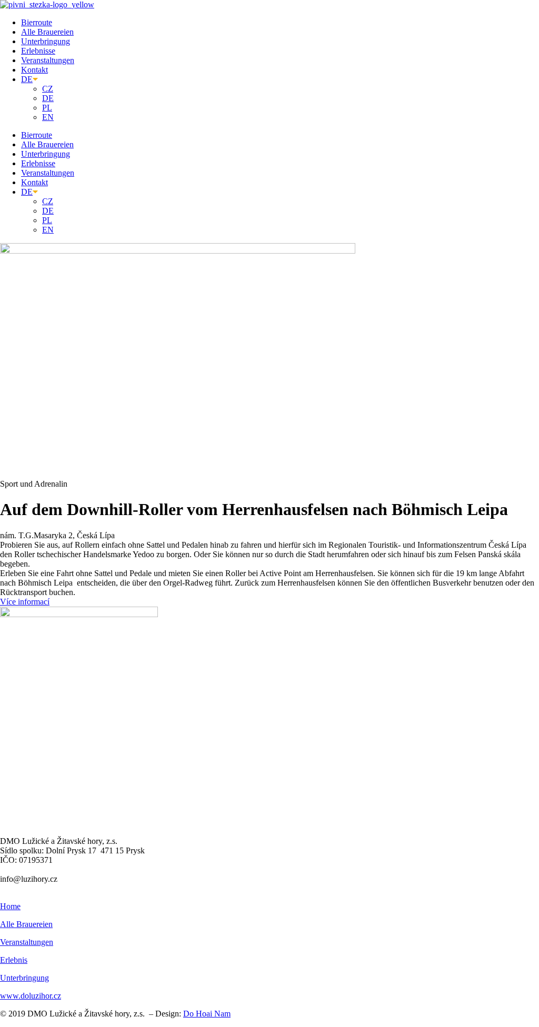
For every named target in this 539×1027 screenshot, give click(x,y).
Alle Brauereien (47, 31)
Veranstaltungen (47, 60)
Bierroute (36, 22)
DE (27, 79)
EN (48, 117)
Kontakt (34, 69)
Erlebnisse (38, 50)
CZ (47, 88)
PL (47, 107)
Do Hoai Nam (207, 1013)
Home (10, 906)
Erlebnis (13, 959)
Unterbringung (45, 41)
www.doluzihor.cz (30, 995)
